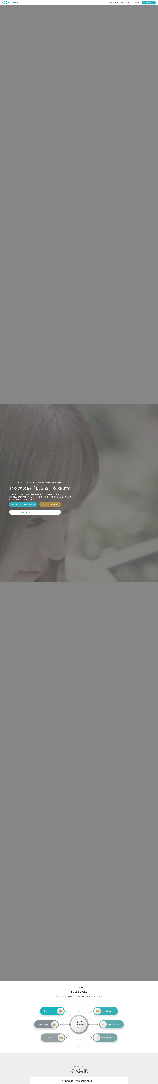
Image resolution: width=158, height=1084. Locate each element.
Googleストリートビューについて (35, 512)
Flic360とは (129, 2)
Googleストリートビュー (116, 2)
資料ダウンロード (50, 504)
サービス (136, 2)
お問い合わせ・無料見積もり (23, 504)
